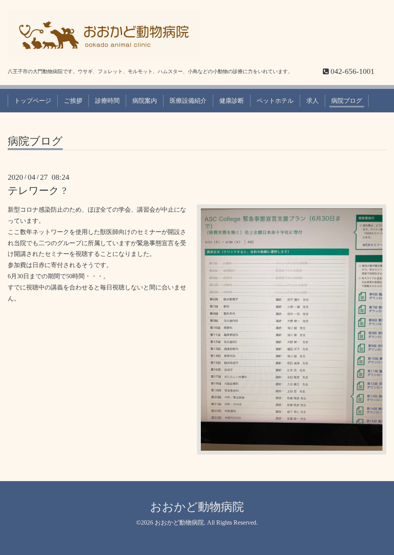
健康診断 (231, 100)
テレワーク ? (37, 190)
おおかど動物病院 (197, 506)
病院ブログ (346, 100)
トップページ (32, 100)
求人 (312, 100)
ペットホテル (275, 100)
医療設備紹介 (188, 100)
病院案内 (144, 100)
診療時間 (107, 100)
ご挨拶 (73, 100)
